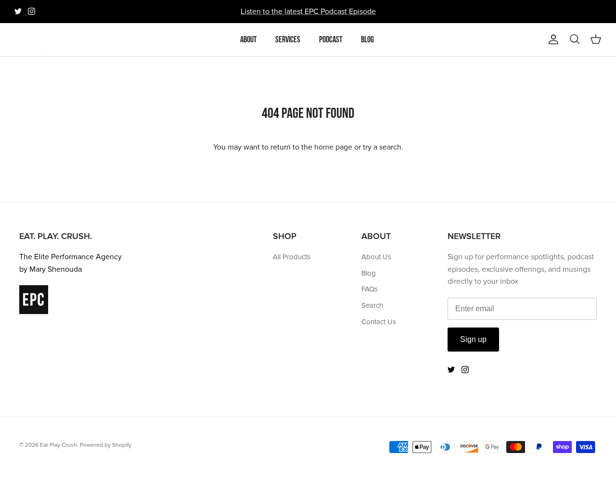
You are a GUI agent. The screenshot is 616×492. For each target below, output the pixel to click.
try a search (382, 147)
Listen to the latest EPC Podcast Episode (308, 11)
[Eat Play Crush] (28, 39)
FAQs (369, 289)
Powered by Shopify (105, 445)
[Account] (551, 39)
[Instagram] (31, 11)
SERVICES (287, 40)
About (248, 40)
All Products (291, 256)
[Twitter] (18, 11)
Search (372, 305)
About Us (376, 256)
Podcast (330, 40)
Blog (367, 40)
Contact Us (378, 321)
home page (333, 147)
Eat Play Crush (58, 445)
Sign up (473, 339)
